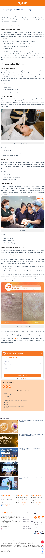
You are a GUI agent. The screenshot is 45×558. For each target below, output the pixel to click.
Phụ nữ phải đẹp (26, 519)
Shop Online (25, 523)
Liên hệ (24, 524)
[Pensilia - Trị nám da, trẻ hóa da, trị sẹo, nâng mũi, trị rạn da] (22, 3)
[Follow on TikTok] (43, 533)
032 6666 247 (6, 402)
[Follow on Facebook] (41, 533)
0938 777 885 (6, 396)
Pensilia (15, 338)
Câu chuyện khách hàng (28, 521)
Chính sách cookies (27, 528)
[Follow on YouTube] (38, 533)
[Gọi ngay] (42, 545)
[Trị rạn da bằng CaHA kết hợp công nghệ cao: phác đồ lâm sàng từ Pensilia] (9, 469)
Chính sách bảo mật (27, 526)
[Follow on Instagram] (35, 533)
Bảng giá (25, 515)
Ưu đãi (24, 517)
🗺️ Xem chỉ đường (5, 505)
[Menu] (1, 3)
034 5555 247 (6, 407)
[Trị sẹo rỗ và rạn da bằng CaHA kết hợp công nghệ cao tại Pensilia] (9, 483)
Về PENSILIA (25, 514)
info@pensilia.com (40, 528)
